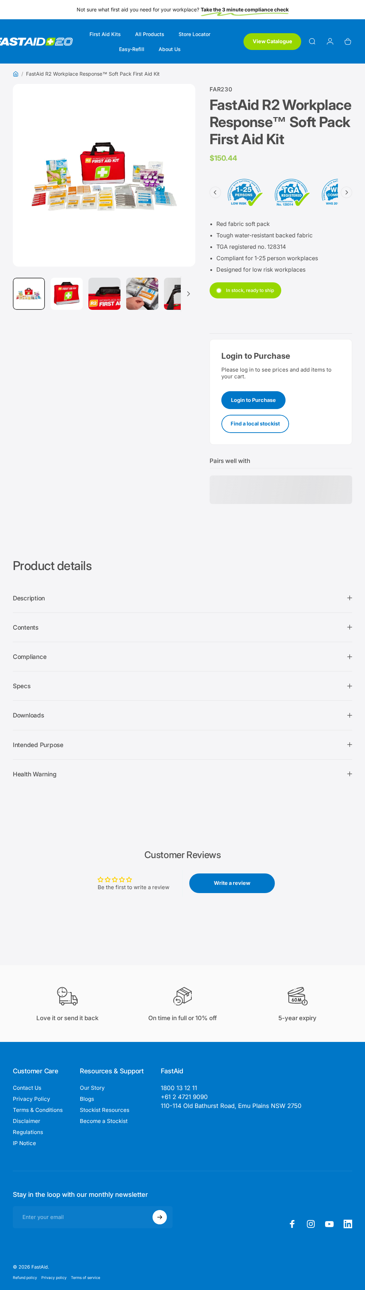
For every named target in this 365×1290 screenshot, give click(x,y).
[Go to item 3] (104, 294)
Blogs (87, 1098)
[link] (231, 1106)
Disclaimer (26, 1121)
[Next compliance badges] (346, 192)
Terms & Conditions (38, 1110)
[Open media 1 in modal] (104, 175)
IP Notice (24, 1143)
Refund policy (25, 1277)
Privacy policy (54, 1277)
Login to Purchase (253, 400)
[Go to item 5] (180, 294)
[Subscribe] (160, 1217)
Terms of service (85, 1277)
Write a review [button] (232, 883)
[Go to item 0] (29, 294)
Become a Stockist (104, 1121)
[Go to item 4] (142, 294)
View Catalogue (272, 41)
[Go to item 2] (67, 294)
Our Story (92, 1087)
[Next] (178, 189)
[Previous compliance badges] (215, 192)
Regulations (28, 1132)
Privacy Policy (31, 1098)
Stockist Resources (104, 1110)
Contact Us (27, 1087)
